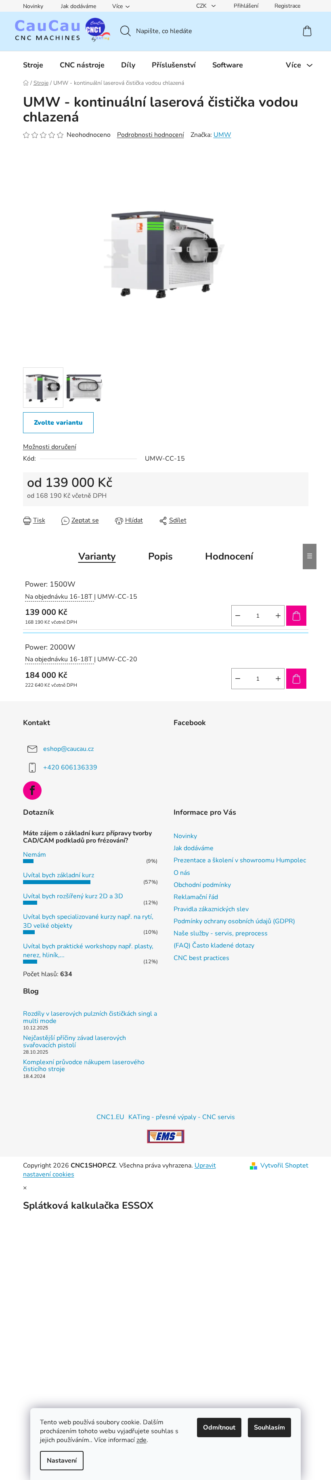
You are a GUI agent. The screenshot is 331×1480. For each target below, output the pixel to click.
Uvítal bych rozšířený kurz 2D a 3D (73, 896)
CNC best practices (201, 958)
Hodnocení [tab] (229, 556)
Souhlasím (269, 1427)
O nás (182, 872)
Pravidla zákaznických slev (211, 909)
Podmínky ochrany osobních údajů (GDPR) (234, 921)
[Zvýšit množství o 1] (278, 616)
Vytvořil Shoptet (284, 1165)
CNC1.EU (110, 1117)
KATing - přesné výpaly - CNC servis (181, 1117)
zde (141, 1440)
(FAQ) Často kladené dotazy (214, 945)
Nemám (34, 854)
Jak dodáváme (78, 6)
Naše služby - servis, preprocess (221, 933)
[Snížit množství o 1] (238, 616)
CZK (202, 6)
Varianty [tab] (97, 556)
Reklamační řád (196, 897)
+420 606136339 (70, 767)
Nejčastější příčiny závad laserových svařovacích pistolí (74, 1042)
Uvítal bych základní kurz (58, 875)
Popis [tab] (160, 556)
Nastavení (62, 1460)
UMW (222, 134)
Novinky (33, 6)
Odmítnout (219, 1427)
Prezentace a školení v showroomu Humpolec (240, 860)
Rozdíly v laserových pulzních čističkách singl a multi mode (90, 1017)
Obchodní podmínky (202, 884)
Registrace (287, 6)
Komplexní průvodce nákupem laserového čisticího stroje (84, 1066)
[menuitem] (33, 65)
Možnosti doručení (49, 446)
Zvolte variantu (58, 422)
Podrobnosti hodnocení (150, 134)
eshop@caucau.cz (68, 748)
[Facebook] (32, 790)
